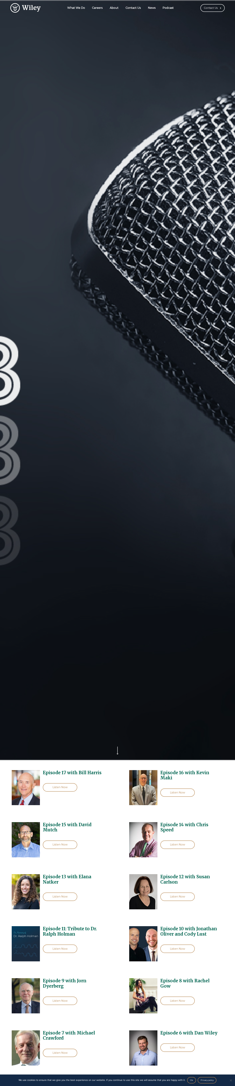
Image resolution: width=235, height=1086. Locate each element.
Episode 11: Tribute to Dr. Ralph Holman (70, 931)
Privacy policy (207, 1080)
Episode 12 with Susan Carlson (185, 879)
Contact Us (133, 7)
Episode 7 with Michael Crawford (69, 1035)
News (152, 7)
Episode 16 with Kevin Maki (184, 775)
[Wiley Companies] (25, 8)
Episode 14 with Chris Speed (184, 827)
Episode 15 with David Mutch (67, 827)
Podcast (168, 7)
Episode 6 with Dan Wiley (188, 1033)
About (114, 7)
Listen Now (60, 787)
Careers (97, 7)
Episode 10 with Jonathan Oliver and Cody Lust (188, 931)
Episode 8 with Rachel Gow (185, 983)
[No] (230, 1080)
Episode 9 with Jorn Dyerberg (64, 983)
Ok (191, 1080)
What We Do (76, 7)
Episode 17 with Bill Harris (72, 772)
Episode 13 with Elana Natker (67, 879)
